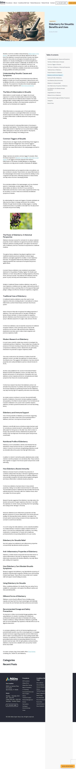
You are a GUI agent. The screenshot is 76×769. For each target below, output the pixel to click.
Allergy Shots (25, 683)
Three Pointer (31, 651)
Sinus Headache (40, 706)
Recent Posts (51, 103)
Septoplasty (25, 704)
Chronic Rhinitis (40, 685)
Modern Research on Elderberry (55, 72)
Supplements (52, 21)
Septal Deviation (41, 704)
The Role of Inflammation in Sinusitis (56, 62)
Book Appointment (67, 766)
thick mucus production (27, 85)
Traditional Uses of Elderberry (54, 70)
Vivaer (23, 710)
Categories (50, 100)
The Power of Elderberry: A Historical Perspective (59, 67)
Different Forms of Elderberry (54, 95)
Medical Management (27, 699)
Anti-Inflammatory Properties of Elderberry (57, 85)
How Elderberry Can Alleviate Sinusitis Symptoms (56, 89)
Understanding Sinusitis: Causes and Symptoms (59, 59)
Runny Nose (39, 701)
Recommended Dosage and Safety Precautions (59, 98)
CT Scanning (25, 689)
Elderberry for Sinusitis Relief (54, 83)
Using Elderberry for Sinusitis (54, 92)
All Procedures (25, 681)
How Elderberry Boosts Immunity (55, 80)
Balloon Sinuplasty (26, 687)
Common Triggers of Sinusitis (54, 64)
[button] (28, 694)
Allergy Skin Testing (27, 685)
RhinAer (24, 702)
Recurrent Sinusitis (41, 699)
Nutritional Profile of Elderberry (55, 77)
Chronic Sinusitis (41, 687)
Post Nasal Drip (40, 697)
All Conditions (40, 682)
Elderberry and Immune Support (55, 75)
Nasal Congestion (41, 693)
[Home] (13, 681)
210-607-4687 (13, 705)
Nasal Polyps (40, 695)
